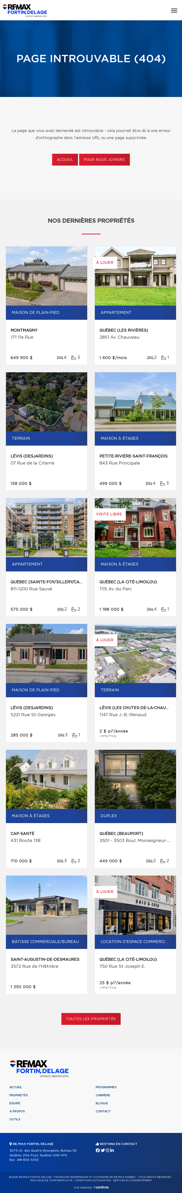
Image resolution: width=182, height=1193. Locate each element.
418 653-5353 (28, 1160)
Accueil (65, 160)
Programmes (106, 1087)
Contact (103, 1111)
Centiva (101, 1187)
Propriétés (18, 1095)
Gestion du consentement (132, 1180)
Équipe (14, 1103)
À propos (17, 1111)
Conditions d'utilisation (93, 1180)
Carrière (103, 1095)
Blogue (102, 1103)
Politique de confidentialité (51, 1180)
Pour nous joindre (104, 160)
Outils (14, 1119)
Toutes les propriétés (91, 1019)
